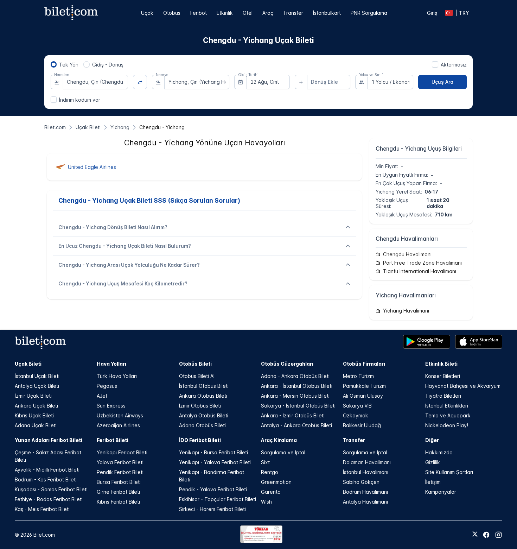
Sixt (265, 462)
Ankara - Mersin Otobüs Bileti (295, 396)
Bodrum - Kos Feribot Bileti (46, 479)
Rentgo (269, 472)
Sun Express (111, 406)
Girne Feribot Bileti (118, 492)
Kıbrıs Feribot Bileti (118, 502)
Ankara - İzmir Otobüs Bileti (293, 415)
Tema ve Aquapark (448, 415)
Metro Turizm (358, 376)
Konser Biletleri (442, 376)
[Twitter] (475, 534)
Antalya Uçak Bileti (37, 386)
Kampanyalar (440, 492)
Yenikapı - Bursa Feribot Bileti (213, 452)
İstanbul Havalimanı (365, 472)
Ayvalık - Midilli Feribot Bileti (47, 470)
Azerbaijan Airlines (118, 425)
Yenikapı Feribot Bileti (122, 452)
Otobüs (171, 13)
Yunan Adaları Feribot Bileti (48, 440)
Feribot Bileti (112, 440)
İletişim (433, 482)
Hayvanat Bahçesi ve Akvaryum (462, 386)
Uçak (147, 13)
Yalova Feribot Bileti (120, 462)
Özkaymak (355, 415)
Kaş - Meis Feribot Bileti (42, 509)
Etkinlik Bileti (441, 364)
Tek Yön (68, 65)
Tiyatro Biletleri (443, 396)
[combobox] (95, 82)
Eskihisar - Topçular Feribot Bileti (217, 499)
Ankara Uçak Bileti (36, 406)
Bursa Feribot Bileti (119, 482)
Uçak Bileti (28, 364)
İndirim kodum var (79, 100)
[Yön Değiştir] (140, 82)
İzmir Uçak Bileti (33, 396)
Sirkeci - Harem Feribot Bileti (212, 509)
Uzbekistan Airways (120, 415)
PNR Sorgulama (369, 13)
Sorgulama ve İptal (283, 452)
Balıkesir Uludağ (362, 425)
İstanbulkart (327, 13)
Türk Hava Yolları (117, 376)
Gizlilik (432, 462)
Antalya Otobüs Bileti (203, 415)
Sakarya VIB (357, 406)
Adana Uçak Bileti (36, 425)
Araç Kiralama (279, 440)
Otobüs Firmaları (364, 364)
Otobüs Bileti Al (197, 376)
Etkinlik (225, 13)
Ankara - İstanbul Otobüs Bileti (296, 386)
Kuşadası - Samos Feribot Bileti (51, 489)
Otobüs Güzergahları (287, 364)
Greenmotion (276, 482)
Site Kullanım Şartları (449, 472)
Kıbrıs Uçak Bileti (34, 415)
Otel (248, 13)
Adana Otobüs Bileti (202, 425)
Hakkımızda (439, 452)
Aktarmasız (454, 65)
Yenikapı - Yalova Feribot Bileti (215, 462)
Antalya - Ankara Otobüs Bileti (296, 425)
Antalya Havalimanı (365, 502)
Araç (267, 13)
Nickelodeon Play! (446, 425)
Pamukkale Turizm (364, 386)
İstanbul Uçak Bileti (37, 376)
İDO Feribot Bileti (200, 440)
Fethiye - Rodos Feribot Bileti (49, 499)
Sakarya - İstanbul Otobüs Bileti (298, 406)
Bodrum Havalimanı (365, 492)
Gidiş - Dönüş (107, 65)
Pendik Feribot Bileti (120, 472)
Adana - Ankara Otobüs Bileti (295, 376)
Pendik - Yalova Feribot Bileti (213, 489)
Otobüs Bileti (195, 364)
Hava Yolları (111, 364)
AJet (102, 396)
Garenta (271, 492)
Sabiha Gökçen (361, 482)
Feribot (198, 13)
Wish (266, 502)
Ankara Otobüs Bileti (203, 396)
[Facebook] (486, 534)
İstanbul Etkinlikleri (446, 406)
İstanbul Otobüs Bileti (204, 386)
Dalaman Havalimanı (367, 462)
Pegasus (107, 386)
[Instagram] (498, 534)
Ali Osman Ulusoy (363, 396)
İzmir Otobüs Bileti (200, 406)
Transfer (293, 13)
